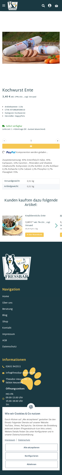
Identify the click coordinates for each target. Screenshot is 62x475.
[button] (43, 5)
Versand (32, 97)
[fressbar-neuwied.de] (12, 5)
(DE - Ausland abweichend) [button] (34, 129)
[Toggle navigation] (3, 5)
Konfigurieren (31, 456)
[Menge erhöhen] (58, 141)
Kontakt (6, 328)
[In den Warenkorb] (4, 17)
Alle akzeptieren (32, 447)
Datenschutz (9, 347)
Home (5, 297)
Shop (5, 322)
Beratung (7, 309)
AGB (4, 341)
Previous (5, 226)
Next (56, 226)
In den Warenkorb (34, 234)
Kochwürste (20, 113)
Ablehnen (31, 464)
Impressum (8, 334)
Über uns (7, 303)
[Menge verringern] (4, 141)
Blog (4, 315)
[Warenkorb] (56, 5)
